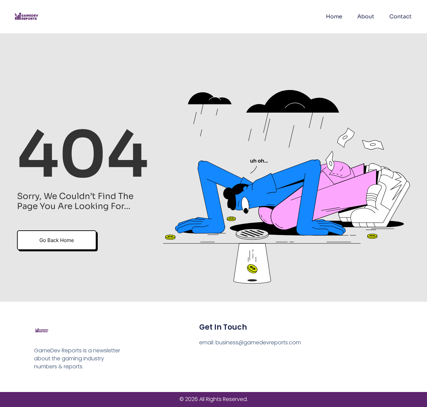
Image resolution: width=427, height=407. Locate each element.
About (365, 16)
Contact (400, 16)
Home (334, 16)
